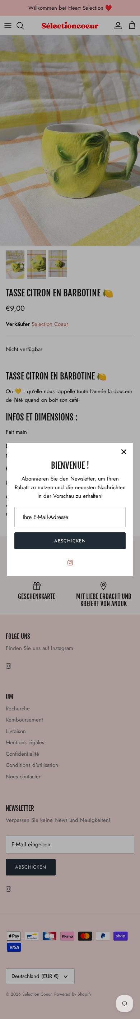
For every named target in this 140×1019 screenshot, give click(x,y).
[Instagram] (70, 562)
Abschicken (69, 540)
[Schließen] (124, 452)
